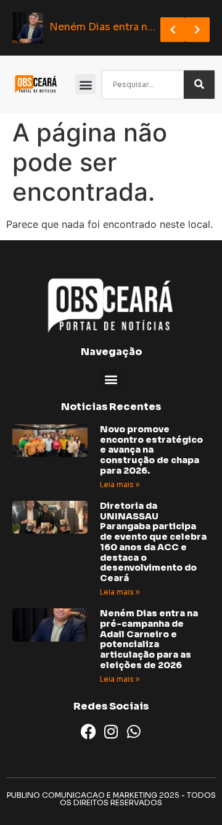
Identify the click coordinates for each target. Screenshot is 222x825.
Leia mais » (119, 484)
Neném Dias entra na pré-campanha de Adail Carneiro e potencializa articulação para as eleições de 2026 (149, 639)
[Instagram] (111, 731)
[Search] (199, 84)
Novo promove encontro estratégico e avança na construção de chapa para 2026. (151, 450)
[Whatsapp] (134, 731)
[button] (85, 84)
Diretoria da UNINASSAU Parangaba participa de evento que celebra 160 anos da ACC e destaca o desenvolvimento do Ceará (153, 542)
